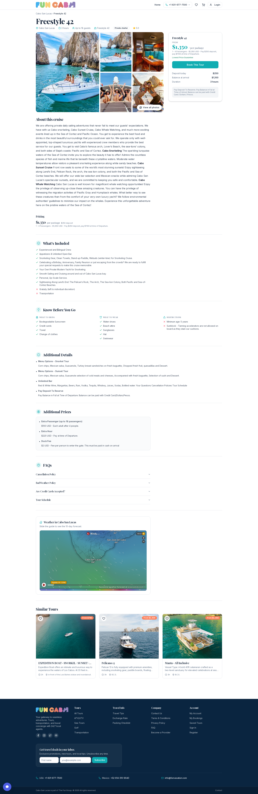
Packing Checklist (121, 723)
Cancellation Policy (46, 474)
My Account (195, 713)
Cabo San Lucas (44, 13)
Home (158, 4)
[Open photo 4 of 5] (115, 92)
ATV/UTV (79, 718)
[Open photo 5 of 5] (148, 92)
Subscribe (100, 760)
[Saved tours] (196, 5)
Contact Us (156, 713)
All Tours (78, 713)
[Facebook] (38, 735)
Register (194, 732)
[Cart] (203, 5)
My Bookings (196, 718)
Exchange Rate (120, 718)
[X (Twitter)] (50, 735)
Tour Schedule (43, 499)
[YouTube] (56, 735)
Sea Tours (79, 723)
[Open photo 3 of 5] (148, 52)
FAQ (153, 727)
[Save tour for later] (40, 618)
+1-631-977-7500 (53, 778)
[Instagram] (44, 735)
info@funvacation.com (176, 778)
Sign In (193, 727)
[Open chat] (7, 787)
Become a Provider (160, 732)
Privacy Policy (158, 723)
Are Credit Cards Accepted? (50, 491)
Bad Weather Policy (46, 482)
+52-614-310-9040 (120, 778)
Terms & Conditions (160, 718)
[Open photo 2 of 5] (115, 52)
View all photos (151, 107)
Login (217, 4)
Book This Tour (195, 64)
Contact (218, 790)
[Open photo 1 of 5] (67, 72)
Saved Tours (196, 723)
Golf (76, 727)
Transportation (81, 732)
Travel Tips (118, 713)
